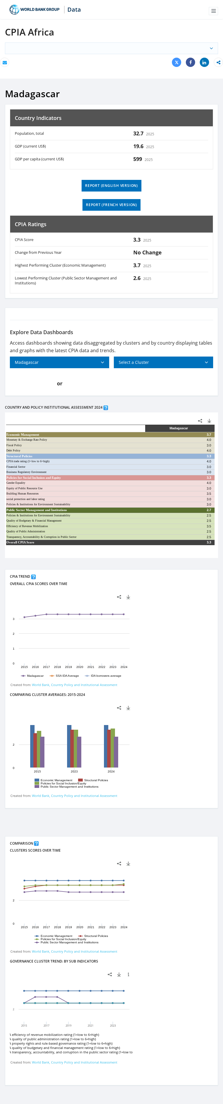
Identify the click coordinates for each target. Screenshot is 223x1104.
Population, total (29, 133)
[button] (213, 11)
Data (74, 9)
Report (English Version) (111, 185)
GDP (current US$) (30, 146)
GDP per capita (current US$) (39, 159)
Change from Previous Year (38, 252)
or (59, 383)
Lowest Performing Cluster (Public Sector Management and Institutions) (66, 281)
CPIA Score (24, 239)
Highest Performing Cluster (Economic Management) (60, 265)
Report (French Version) (111, 204)
